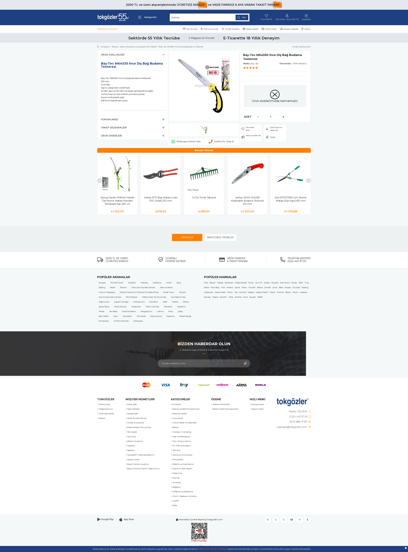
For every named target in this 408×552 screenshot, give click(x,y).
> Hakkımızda (103, 404)
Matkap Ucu (139, 302)
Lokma (160, 311)
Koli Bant (153, 302)
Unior (274, 287)
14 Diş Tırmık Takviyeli (204, 197)
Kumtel (242, 292)
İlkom (230, 292)
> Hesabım (130, 446)
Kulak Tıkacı (168, 292)
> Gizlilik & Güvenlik (135, 423)
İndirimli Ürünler (211, 29)
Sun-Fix (258, 282)
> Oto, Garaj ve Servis (181, 441)
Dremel (280, 292)
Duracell (296, 287)
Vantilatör (127, 316)
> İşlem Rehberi (133, 409)
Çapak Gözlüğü (121, 302)
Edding (102, 287)
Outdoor (132, 282)
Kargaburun (146, 311)
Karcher (223, 297)
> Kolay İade (131, 404)
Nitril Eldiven (132, 297)
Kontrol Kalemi (129, 311)
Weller (260, 297)
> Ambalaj (176, 482)
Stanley (207, 297)
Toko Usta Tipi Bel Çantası (143, 287)
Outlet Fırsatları (232, 29)
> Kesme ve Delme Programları (185, 409)
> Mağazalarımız (105, 409)
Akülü (169, 282)
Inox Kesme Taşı (178, 297)
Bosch (212, 282)
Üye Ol (295, 19)
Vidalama (157, 282)
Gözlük (182, 292)
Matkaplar (138, 321)
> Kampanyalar (257, 404)
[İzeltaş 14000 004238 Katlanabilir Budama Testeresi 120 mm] (247, 174)
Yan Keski (113, 311)
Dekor (272, 292)
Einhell (268, 287)
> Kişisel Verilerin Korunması (138, 427)
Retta (206, 287)
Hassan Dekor (262, 292)
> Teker (174, 505)
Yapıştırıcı (181, 306)
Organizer (136, 306)
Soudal (252, 297)
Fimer (251, 282)
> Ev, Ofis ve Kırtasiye (180, 446)
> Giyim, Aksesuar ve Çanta (183, 496)
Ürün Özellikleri (112, 54)
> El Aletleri (176, 404)
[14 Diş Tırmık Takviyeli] (204, 174)
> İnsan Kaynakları (105, 413)
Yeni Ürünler (191, 29)
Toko (206, 282)
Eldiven (123, 287)
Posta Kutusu (120, 306)
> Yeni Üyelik (131, 432)
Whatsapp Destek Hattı (188, 141)
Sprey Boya (104, 306)
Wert (301, 282)
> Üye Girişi (131, 436)
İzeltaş (220, 282)
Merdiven (168, 306)
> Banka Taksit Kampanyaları (224, 409)
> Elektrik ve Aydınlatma (182, 464)
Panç (170, 311)
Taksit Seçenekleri (114, 127)
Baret (112, 287)
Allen (165, 302)
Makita (230, 287)
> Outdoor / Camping (181, 432)
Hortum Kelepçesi (107, 292)
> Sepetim (130, 450)
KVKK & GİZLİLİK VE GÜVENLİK (212, 549)
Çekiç (180, 311)
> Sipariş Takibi (132, 459)
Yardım (307, 29)
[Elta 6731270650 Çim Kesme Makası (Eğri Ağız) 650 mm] (291, 174)
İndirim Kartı (271, 29)
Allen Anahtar (166, 287)
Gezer (237, 287)
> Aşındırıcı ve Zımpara (181, 455)
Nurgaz (102, 282)
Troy (307, 282)
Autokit (251, 287)
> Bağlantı (176, 487)
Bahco (260, 287)
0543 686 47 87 (298, 421)
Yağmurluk (104, 302)
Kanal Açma (156, 316)
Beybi (288, 292)
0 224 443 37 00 (298, 416)
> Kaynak (175, 478)
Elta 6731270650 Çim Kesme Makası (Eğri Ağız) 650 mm (291, 199)
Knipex (288, 287)
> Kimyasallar (177, 459)
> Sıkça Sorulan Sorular (136, 418)
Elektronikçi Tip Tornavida (154, 297)
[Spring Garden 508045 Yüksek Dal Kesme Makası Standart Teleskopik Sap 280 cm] (117, 174)
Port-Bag (215, 287)
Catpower (208, 292)
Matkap (144, 282)
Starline (238, 297)
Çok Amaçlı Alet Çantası (110, 297)
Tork (223, 287)
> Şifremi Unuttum (134, 441)
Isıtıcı (115, 316)
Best (281, 287)
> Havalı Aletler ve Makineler (184, 423)
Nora (245, 297)
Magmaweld (241, 282)
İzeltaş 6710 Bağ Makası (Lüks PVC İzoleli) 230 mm (160, 199)
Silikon (186, 302)
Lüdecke (303, 292)
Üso (236, 292)
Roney (294, 282)
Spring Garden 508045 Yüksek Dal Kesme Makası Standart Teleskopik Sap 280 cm (117, 200)
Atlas (231, 297)
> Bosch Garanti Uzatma (137, 464)
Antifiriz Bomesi (121, 321)
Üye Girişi (280, 19)
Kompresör (104, 321)
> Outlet (175, 501)
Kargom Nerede (291, 29)
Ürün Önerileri (111, 135)
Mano (244, 287)
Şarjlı (179, 282)
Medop (251, 292)
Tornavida (141, 316)
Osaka (267, 282)
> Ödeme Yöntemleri (220, 404)
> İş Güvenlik (177, 418)
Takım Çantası (152, 306)
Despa (215, 297)
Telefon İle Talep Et (224, 141)
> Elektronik (176, 473)
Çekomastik (220, 292)
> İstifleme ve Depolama (182, 491)
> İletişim (101, 418)
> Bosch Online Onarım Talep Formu (143, 468)
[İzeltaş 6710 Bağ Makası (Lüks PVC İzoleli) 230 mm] (161, 174)
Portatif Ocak (117, 282)
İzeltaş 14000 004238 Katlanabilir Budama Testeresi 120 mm (247, 200)
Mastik (175, 302)
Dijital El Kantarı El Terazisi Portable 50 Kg (139, 292)
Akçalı (295, 292)
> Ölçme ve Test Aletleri (181, 468)
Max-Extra (285, 282)
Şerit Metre (104, 316)
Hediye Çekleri (252, 29)
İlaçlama (171, 316)
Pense (101, 311)
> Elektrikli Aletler (179, 413)
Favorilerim (266, 19)
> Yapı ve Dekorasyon (180, 436)
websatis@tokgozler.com (292, 427)
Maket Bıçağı (185, 316)
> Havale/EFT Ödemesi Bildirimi (140, 455)
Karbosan (229, 282)
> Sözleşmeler (132, 413)
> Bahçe (174, 427)
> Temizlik (175, 450)
